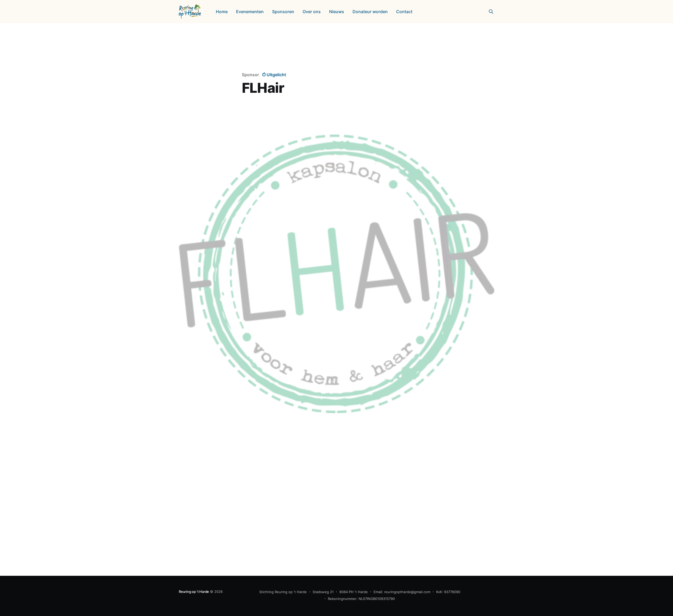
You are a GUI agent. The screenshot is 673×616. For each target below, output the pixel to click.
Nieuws (336, 11)
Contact (404, 11)
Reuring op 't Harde (194, 591)
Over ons (312, 11)
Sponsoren (283, 11)
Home (222, 11)
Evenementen (250, 11)
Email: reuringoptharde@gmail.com (402, 592)
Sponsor (250, 74)
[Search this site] (491, 11)
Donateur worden (370, 11)
